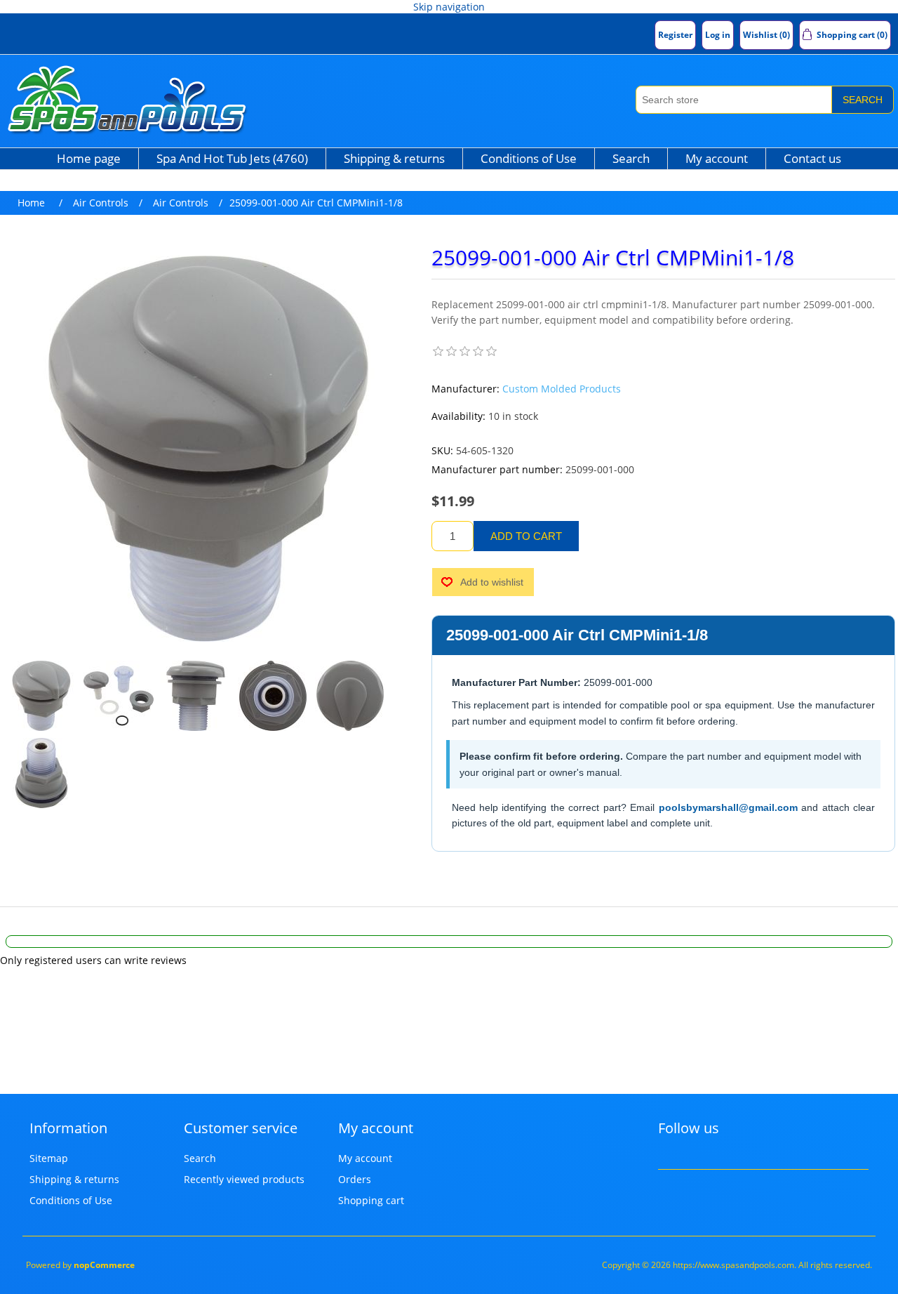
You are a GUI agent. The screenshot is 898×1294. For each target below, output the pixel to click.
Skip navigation (449, 6)
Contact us (812, 158)
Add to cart (526, 536)
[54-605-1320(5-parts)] (118, 696)
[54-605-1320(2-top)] (350, 696)
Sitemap (48, 1158)
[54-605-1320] (41, 696)
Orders (354, 1179)
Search (863, 99)
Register (675, 35)
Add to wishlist (491, 582)
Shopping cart (371, 1200)
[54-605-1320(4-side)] (196, 696)
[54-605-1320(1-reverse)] (41, 773)
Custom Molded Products (561, 388)
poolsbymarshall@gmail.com (728, 807)
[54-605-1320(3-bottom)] (273, 696)
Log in (717, 35)
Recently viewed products (244, 1179)
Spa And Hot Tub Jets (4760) (232, 158)
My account (716, 158)
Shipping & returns (394, 158)
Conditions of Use (529, 158)
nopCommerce (104, 1265)
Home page (89, 158)
